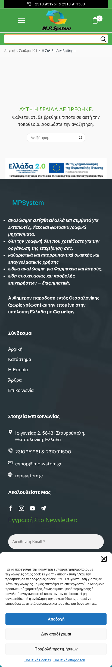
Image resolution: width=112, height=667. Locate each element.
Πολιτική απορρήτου (69, 660)
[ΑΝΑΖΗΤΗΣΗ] (80, 137)
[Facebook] (10, 508)
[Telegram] (43, 508)
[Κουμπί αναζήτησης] (103, 39)
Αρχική (9, 50)
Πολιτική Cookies (37, 660)
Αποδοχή (56, 619)
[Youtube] (32, 508)
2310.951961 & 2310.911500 (60, 4)
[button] (104, 559)
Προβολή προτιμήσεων (56, 649)
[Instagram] (21, 508)
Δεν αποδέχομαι (56, 634)
